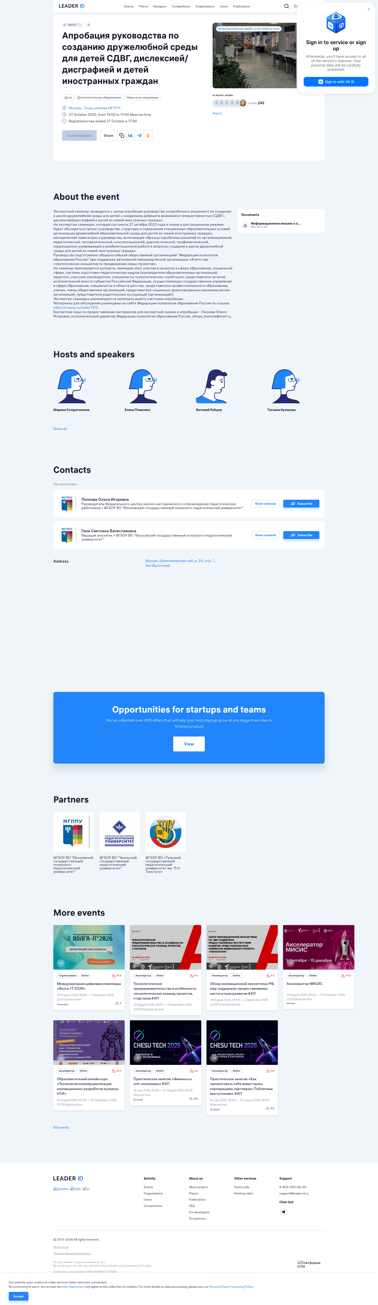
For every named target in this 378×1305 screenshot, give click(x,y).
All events (61, 1127)
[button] (166, 1178)
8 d (196, 975)
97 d (118, 975)
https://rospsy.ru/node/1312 (75, 307)
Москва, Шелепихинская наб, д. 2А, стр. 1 (180, 560)
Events (129, 6)
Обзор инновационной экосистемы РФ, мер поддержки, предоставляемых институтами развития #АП (242, 988)
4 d (196, 1070)
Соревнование (67, 975)
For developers (199, 1212)
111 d (348, 975)
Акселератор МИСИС (304, 983)
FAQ (192, 1206)
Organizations (205, 6)
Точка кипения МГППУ (102, 108)
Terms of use (61, 1247)
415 (272, 1108)
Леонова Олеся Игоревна (105, 499)
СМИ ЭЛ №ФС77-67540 (102, 1271)
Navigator (159, 6)
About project (198, 1187)
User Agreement (73, 1287)
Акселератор (143, 975)
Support (285, 1178)
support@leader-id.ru (294, 1193)
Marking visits (243, 1193)
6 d (272, 975)
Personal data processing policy (72, 1253)
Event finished (79, 135)
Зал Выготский (157, 565)
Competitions (181, 6)
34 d (118, 1070)
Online (85, 975)
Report (217, 113)
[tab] (166, 1178)
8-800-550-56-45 (292, 1187)
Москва (75, 108)
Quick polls (241, 1187)
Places (143, 6)
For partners (197, 1218)
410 (196, 1098)
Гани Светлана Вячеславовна (108, 530)
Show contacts (265, 504)
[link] (89, 967)
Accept (18, 1296)
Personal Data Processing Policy (231, 1287)
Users (224, 6)
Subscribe (305, 504)
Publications (241, 6)
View (189, 744)
